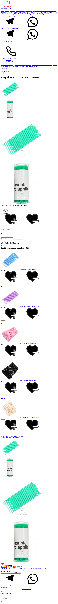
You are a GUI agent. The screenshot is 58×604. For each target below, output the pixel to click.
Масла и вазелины (28, 12)
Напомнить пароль (26, 589)
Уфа (52, 65)
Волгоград (35, 65)
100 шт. (6, 210)
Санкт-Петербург (12, 65)
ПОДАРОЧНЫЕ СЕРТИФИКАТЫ (40, 568)
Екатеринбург (28, 66)
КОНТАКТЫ (9, 61)
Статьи (9, 8)
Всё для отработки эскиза (18, 16)
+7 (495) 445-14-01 (14, 28)
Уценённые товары (29, 16)
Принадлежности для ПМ (7, 14)
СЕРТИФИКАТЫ (5, 570)
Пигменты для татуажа (36, 9)
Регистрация (4, 587)
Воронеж (40, 65)
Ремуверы (26, 13)
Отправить (16, 239)
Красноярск (48, 65)
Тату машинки (4, 9)
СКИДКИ (8, 60)
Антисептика (20, 12)
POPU (5, 209)
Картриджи (3, 11)
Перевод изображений (11, 12)
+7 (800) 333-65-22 (5, 28)
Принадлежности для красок (49, 9)
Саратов (26, 65)
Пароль (24, 589)
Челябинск (13, 66)
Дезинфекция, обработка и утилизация (14, 13)
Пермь (44, 65)
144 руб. (3, 286)
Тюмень (22, 65)
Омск (9, 66)
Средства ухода (37, 12)
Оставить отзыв (13, 236)
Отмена (21, 239)
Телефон (3, 589)
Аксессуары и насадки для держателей (30, 11)
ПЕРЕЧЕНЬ (49, 570)
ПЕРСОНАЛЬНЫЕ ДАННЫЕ (38, 570)
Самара (6, 66)
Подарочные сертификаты (36, 14)
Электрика (21, 9)
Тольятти (18, 65)
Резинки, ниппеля (44, 11)
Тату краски (27, 9)
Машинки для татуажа (13, 9)
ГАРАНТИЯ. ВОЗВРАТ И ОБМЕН (23, 568)
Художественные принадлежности (21, 14)
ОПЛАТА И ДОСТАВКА (9, 58)
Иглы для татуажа (10, 11)
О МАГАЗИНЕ (4, 568)
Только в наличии (10, 208)
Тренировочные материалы (43, 13)
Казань (6, 65)
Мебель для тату (32, 13)
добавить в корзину (5, 229)
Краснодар (30, 65)
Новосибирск (35, 66)
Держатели (18, 11)
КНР (5, 211)
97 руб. (2, 435)
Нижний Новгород (20, 66)
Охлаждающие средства (46, 12)
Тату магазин (4, 8)
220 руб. (3, 361)
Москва (2, 65)
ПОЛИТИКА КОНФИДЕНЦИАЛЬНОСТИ (20, 570)
